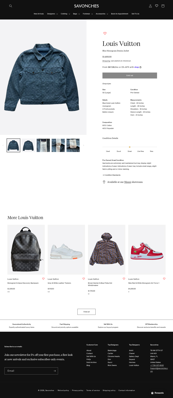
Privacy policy (77, 390)
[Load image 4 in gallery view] (58, 145)
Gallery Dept (134, 356)
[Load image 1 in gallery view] (13, 145)
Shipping (106, 61)
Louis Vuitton (134, 365)
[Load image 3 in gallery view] (43, 145)
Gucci (110, 362)
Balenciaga (112, 350)
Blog (88, 365)
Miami (127, 182)
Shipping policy (109, 390)
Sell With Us (91, 356)
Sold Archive (91, 362)
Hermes (132, 362)
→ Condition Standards (111, 175)
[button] (10, 6)
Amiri (131, 350)
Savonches (49, 390)
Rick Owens (112, 365)
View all (86, 312)
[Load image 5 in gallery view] (73, 145)
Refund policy (63, 390)
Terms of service (93, 390)
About (88, 350)
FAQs (88, 359)
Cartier (110, 353)
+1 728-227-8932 (157, 365)
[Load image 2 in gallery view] (28, 145)
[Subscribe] (54, 370)
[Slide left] (3, 145)
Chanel (131, 353)
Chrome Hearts (114, 356)
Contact (89, 353)
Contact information (127, 390)
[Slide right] (83, 145)
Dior (109, 359)
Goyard (132, 359)
